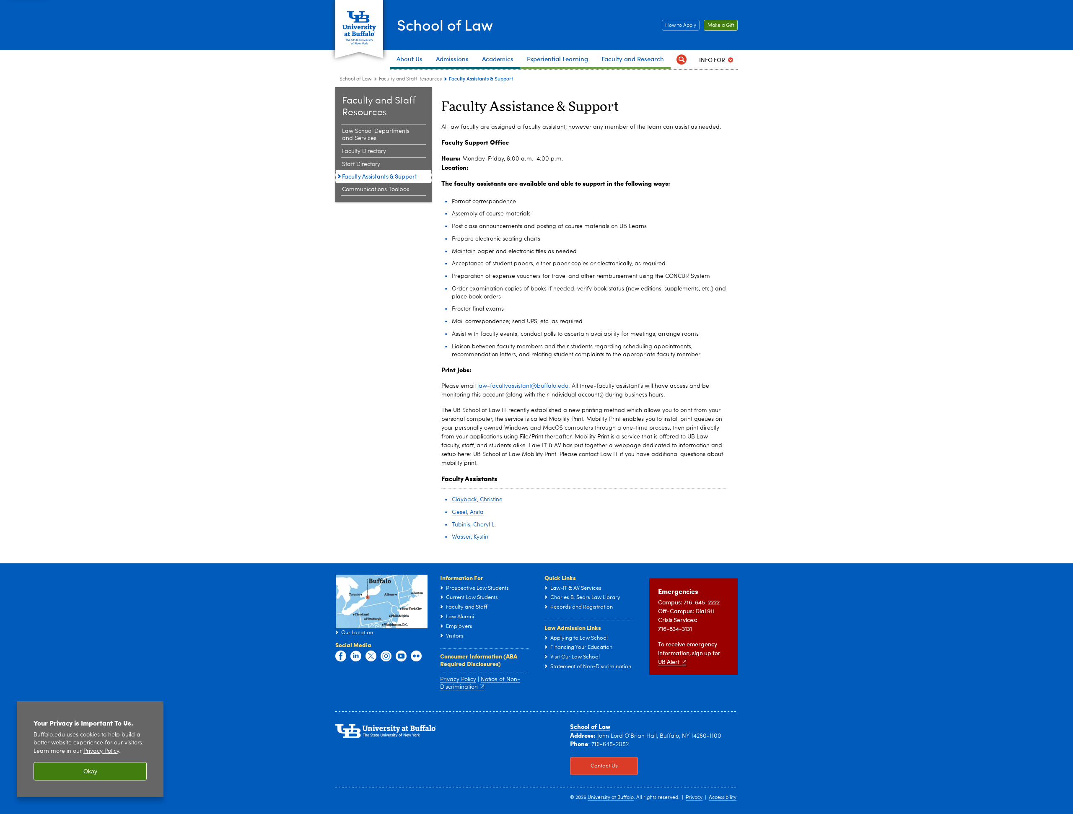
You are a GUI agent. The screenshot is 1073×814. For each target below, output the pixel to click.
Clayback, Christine (477, 500)
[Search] (681, 59)
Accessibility (722, 797)
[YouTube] (401, 656)
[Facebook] (340, 656)
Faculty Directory (364, 151)
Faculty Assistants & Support (379, 176)
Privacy (694, 797)
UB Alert (669, 662)
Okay (90, 771)
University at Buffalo (611, 797)
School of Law (445, 24)
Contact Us (594, 766)
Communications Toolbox (376, 189)
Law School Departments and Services (376, 134)
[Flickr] (416, 656)
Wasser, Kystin (470, 537)
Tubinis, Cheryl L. (474, 525)
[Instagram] (386, 656)
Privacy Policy (458, 679)
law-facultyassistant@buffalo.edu (522, 386)
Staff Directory (361, 164)
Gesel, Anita (468, 512)
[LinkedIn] (355, 656)
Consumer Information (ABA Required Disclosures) (478, 660)
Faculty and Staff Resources (410, 79)
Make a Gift (719, 25)
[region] (90, 749)
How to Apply (679, 25)
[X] (370, 656)
